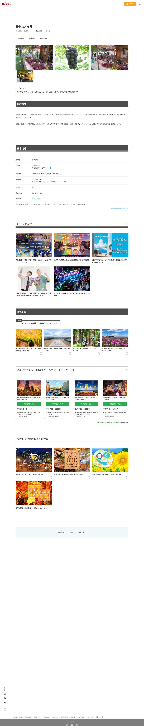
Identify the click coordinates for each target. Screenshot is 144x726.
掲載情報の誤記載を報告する (119, 208)
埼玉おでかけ (46, 717)
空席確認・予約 (29, 404)
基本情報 (21, 148)
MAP (49, 168)
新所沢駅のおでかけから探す (69, 717)
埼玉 (71, 532)
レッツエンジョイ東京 (17, 717)
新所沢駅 (61, 532)
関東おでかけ (28, 717)
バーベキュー (105, 422)
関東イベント (37, 717)
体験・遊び (82, 532)
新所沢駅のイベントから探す (86, 717)
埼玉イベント (55, 717)
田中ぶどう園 (36, 199)
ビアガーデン (115, 422)
